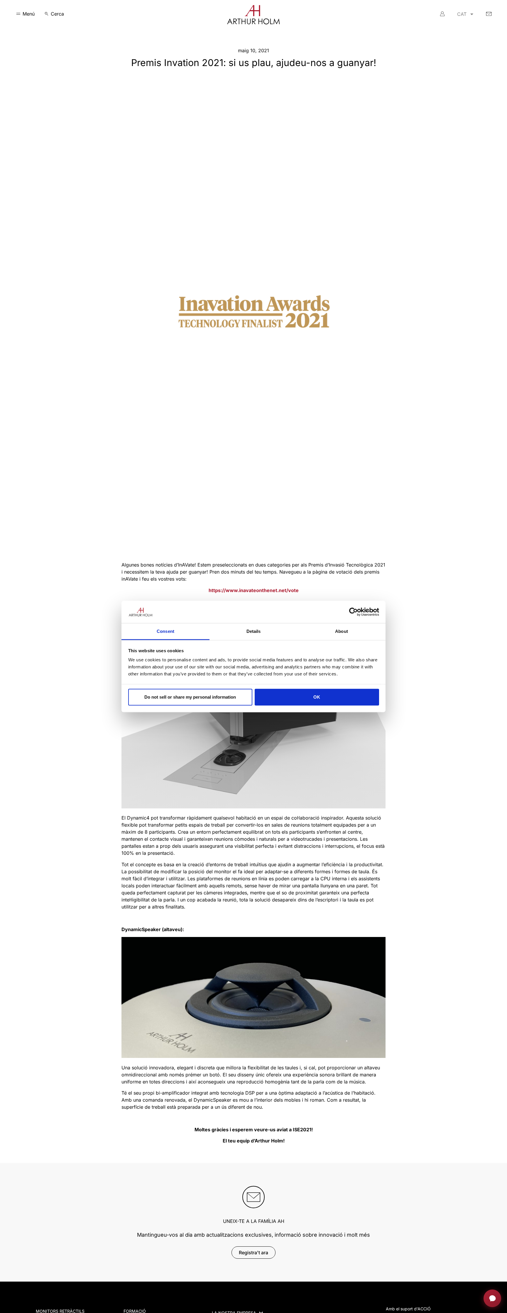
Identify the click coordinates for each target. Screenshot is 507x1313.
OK (316, 697)
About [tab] (341, 631)
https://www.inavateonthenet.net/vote (254, 590)
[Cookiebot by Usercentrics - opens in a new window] (353, 611)
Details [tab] (253, 631)
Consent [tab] (165, 631)
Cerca (57, 14)
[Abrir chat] (492, 1298)
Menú (29, 14)
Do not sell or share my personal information (190, 697)
